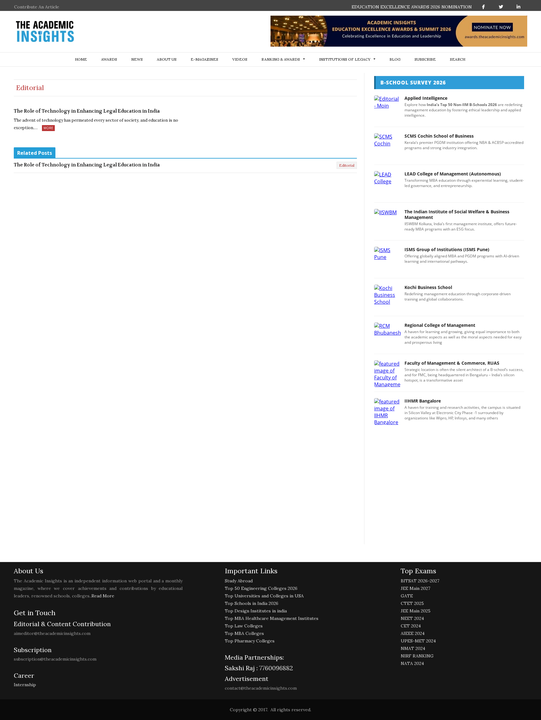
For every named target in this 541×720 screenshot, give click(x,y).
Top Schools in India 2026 (251, 603)
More (48, 128)
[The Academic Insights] (45, 32)
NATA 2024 (412, 663)
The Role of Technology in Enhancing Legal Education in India (87, 111)
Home (81, 59)
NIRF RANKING (417, 656)
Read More (102, 596)
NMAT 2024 (413, 648)
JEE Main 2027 (415, 588)
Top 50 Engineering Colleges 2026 (261, 588)
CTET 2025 (412, 603)
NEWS (137, 59)
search (457, 59)
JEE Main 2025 (415, 611)
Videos (239, 59)
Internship (25, 684)
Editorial (346, 165)
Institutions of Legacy (344, 59)
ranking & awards (280, 59)
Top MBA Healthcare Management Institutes (271, 618)
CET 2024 (411, 626)
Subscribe (425, 59)
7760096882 (275, 668)
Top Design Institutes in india (256, 611)
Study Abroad (239, 581)
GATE (407, 596)
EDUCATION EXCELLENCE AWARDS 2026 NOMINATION (412, 7)
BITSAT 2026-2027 (420, 581)
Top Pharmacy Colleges (250, 641)
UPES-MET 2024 (418, 641)
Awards (109, 59)
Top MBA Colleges (244, 633)
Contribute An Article (36, 7)
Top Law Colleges (244, 626)
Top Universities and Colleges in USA (264, 596)
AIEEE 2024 (413, 633)
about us (167, 59)
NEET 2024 (412, 618)
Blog (394, 59)
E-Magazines (204, 59)
